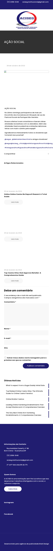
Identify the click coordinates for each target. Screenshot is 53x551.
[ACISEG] (26, 20)
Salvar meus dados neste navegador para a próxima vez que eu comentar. (25, 359)
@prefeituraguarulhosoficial (36, 143)
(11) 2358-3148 (13, 2)
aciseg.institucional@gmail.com (35, 2)
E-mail (7, 338)
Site (6, 348)
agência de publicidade (29, 544)
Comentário (10, 302)
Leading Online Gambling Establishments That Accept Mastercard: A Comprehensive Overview (25, 406)
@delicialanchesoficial (21, 139)
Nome (7, 329)
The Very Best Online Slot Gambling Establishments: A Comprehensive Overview (23, 414)
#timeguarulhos (11, 147)
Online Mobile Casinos (15, 399)
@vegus (8, 139)
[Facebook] (25, 547)
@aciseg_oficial (17, 143)
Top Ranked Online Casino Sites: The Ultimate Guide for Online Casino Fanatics (24, 392)
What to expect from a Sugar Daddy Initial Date (25, 385)
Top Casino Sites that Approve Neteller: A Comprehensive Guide (22, 274)
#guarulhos (23, 147)
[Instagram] (28, 547)
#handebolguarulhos (36, 147)
